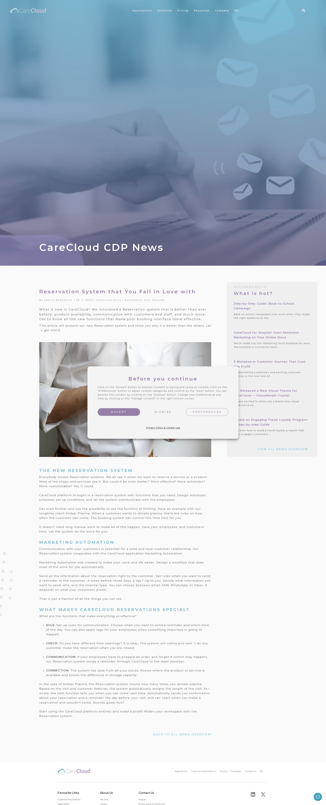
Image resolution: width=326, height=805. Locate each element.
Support (142, 799)
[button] (253, 794)
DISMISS (163, 411)
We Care (104, 799)
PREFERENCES (207, 411)
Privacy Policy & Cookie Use (163, 427)
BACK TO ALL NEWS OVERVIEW (182, 734)
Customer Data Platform (69, 799)
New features (154, 300)
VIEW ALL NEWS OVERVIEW (282, 449)
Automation (133, 300)
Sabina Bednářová (58, 300)
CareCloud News (108, 300)
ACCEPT (119, 411)
